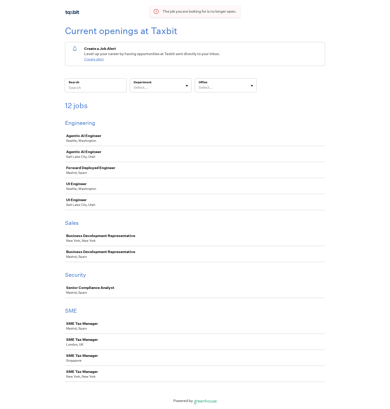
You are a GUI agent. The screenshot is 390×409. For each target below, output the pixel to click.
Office (203, 82)
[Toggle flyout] (187, 85)
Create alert (94, 59)
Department (142, 82)
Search (74, 82)
